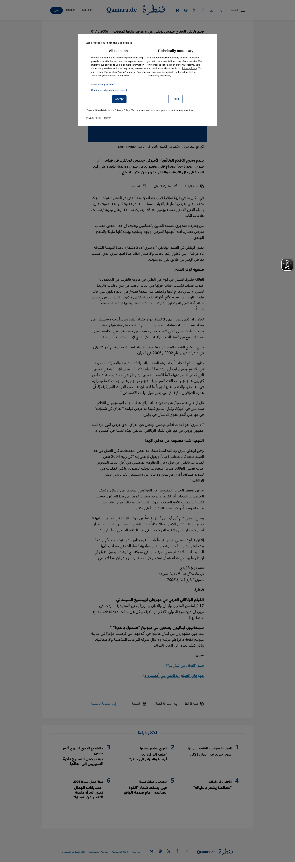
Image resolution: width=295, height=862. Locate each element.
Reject (175, 99)
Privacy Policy (189, 68)
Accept (119, 99)
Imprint (107, 117)
